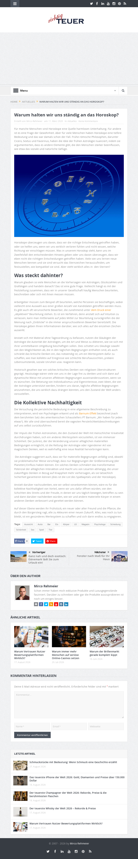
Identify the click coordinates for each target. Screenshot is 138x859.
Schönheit (21, 529)
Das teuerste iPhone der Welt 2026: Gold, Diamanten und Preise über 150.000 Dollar (77, 779)
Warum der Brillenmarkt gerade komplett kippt (104, 653)
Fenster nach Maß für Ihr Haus (93, 557)
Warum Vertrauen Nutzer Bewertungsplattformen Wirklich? (29, 655)
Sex (32, 529)
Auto (40, 524)
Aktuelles (72, 121)
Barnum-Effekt (88, 413)
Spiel (41, 529)
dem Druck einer (101, 310)
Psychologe (99, 524)
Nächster (100, 552)
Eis (56, 524)
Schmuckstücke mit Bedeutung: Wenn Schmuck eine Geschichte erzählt (73, 762)
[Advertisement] (69, 59)
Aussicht (28, 524)
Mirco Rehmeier (34, 121)
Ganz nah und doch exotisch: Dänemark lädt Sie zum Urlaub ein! (47, 559)
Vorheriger (38, 552)
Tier (50, 529)
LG (75, 524)
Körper (66, 524)
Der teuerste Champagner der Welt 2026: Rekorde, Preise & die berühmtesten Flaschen (68, 794)
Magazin (85, 524)
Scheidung (115, 524)
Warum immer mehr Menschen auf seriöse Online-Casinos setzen (65, 655)
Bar (48, 524)
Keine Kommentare (88, 121)
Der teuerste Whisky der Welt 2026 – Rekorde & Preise (62, 808)
